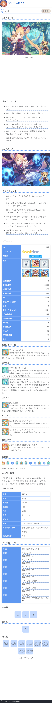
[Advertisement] (26, 78)
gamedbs (16, 701)
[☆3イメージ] (26, 186)
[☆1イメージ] (26, 55)
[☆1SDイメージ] (44, 48)
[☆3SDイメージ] (44, 179)
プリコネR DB (16, 3)
